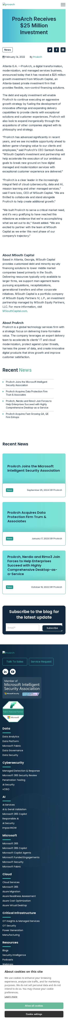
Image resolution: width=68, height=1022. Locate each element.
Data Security (10, 755)
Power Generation (12, 930)
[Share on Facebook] (56, 49)
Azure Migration (11, 891)
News (7, 49)
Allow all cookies (34, 1006)
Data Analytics (10, 736)
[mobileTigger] (63, 4)
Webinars (7, 964)
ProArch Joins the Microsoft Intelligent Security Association (26, 383)
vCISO (5, 789)
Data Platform (10, 741)
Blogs (5, 950)
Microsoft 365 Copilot (14, 814)
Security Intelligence (14, 955)
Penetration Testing (13, 780)
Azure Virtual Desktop (14, 905)
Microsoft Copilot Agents (16, 852)
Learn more (11, 996)
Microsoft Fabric (11, 745)
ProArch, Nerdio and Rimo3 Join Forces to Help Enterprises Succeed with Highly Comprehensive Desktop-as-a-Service (29, 404)
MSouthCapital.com (14, 311)
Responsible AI (10, 818)
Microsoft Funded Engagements (20, 857)
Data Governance (12, 750)
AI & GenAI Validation (14, 809)
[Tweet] (49, 49)
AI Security (8, 784)
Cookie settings (34, 1014)
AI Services (8, 804)
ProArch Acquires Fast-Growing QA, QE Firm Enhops (27, 415)
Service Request (41, 662)
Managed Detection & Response (21, 770)
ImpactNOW (9, 827)
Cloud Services (10, 882)
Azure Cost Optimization (16, 900)
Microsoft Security (12, 862)
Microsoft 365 (10, 843)
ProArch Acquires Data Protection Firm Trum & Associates (27, 393)
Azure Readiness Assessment (19, 896)
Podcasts (7, 959)
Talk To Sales (14, 662)
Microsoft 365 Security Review (19, 775)
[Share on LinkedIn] (63, 49)
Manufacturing (11, 935)
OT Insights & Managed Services (21, 921)
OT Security (9, 925)
